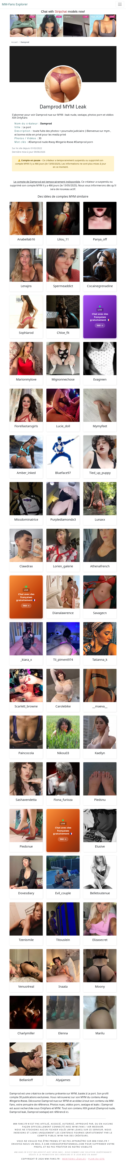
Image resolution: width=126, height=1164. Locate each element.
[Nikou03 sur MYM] (63, 732)
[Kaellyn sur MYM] (99, 732)
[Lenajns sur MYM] (26, 265)
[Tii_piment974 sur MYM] (63, 638)
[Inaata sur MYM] (63, 965)
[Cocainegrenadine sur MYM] (99, 265)
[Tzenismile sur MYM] (26, 919)
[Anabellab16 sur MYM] (26, 218)
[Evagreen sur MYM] (99, 358)
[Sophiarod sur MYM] (26, 311)
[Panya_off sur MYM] (99, 218)
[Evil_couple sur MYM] (63, 872)
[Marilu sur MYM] (99, 1012)
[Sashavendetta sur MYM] (26, 778)
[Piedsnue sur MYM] (26, 825)
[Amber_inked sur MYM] (26, 452)
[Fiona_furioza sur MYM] (63, 778)
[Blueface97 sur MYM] (63, 452)
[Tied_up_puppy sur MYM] (99, 452)
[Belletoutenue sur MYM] (99, 872)
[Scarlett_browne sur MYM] (26, 685)
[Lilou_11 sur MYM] (63, 218)
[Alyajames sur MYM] (63, 1059)
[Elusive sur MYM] (99, 825)
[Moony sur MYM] (99, 965)
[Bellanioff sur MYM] (26, 1059)
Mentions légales (74, 1158)
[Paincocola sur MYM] (26, 732)
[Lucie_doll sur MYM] (63, 405)
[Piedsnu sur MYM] (99, 778)
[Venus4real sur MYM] (26, 965)
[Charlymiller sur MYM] (26, 1012)
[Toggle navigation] (120, 4)
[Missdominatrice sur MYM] (26, 498)
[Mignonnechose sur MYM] (63, 358)
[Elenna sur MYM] (63, 1012)
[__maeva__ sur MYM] (99, 685)
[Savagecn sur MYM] (99, 592)
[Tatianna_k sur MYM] (99, 638)
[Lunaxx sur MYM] (99, 498)
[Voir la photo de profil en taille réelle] (63, 92)
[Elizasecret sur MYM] (99, 919)
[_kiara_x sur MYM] (26, 638)
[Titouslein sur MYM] (63, 919)
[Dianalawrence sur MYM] (63, 592)
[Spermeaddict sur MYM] (63, 265)
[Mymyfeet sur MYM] (99, 405)
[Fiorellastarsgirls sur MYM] (26, 405)
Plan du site (96, 1158)
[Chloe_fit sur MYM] (63, 311)
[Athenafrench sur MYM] (99, 545)
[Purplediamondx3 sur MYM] (63, 498)
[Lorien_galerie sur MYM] (63, 545)
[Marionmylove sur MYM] (26, 358)
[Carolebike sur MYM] (63, 685)
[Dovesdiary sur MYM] (26, 872)
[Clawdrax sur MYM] (26, 545)
